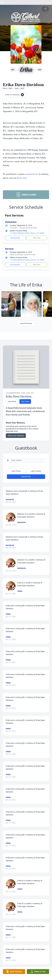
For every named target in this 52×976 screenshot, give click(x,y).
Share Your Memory (16, 435)
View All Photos (26, 323)
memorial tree (32, 173)
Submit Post (26, 476)
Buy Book (25, 401)
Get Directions (15, 238)
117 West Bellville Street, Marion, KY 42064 (27, 233)
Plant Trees (37, 238)
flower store (22, 177)
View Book (12, 401)
